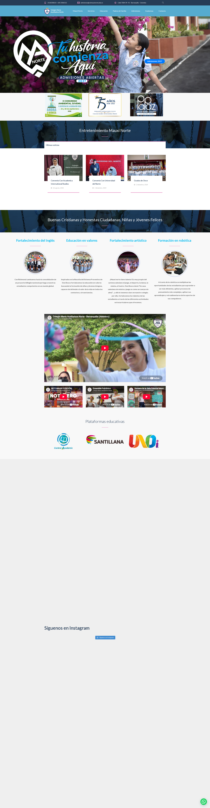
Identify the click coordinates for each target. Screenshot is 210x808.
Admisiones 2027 (154, 61)
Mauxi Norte (78, 11)
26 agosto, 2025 (58, 188)
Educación (104, 11)
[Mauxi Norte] (54, 10)
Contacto (162, 11)
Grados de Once (141, 180)
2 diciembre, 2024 (100, 188)
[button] (203, 801)
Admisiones (135, 11)
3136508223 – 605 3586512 (57, 3)
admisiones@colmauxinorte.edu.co (92, 3)
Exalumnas (149, 11)
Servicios (91, 11)
